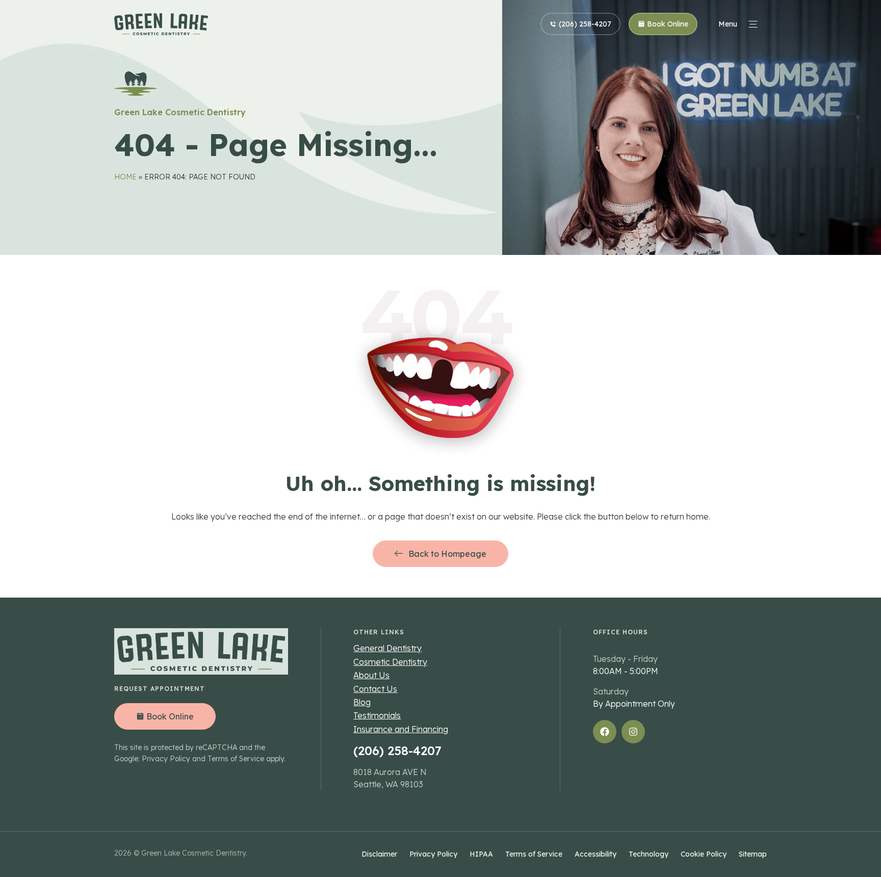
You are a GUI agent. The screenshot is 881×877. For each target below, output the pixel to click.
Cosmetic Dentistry (390, 662)
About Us (371, 675)
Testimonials (377, 715)
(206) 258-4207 (397, 750)
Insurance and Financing (400, 729)
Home (125, 177)
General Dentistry (387, 648)
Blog (362, 702)
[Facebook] (604, 731)
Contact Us (375, 689)
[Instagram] (633, 731)
